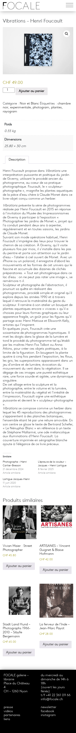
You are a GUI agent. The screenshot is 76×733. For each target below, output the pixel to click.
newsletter (48, 707)
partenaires (12, 715)
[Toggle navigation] (69, 5)
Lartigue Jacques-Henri (16, 479)
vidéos (8, 711)
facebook (47, 711)
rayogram (10, 111)
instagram (48, 715)
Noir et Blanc (29, 103)
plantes (56, 107)
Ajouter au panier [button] (19, 566)
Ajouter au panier (31, 91)
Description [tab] (17, 159)
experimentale (20, 107)
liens (7, 719)
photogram (41, 107)
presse (8, 707)
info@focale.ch (52, 699)
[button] (66, 33)
